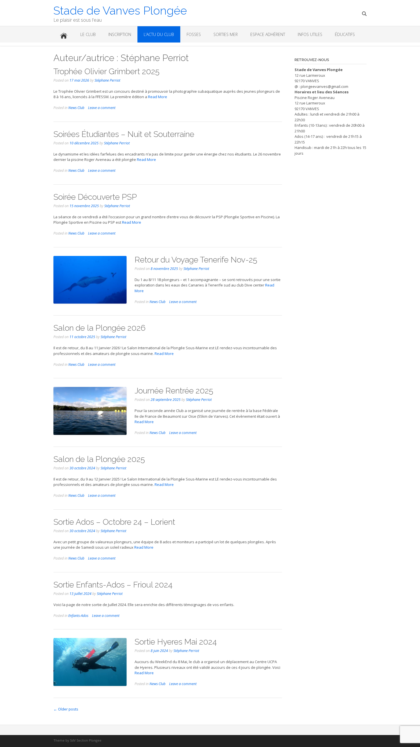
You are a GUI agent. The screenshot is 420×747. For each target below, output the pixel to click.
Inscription (119, 34)
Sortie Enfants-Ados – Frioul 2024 (113, 584)
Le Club (88, 34)
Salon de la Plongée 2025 (99, 459)
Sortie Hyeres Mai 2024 (176, 642)
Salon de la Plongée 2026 (99, 328)
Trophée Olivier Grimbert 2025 (106, 71)
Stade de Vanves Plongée (120, 10)
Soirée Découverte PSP (95, 197)
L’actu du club (159, 34)
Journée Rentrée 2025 (174, 390)
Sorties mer (225, 34)
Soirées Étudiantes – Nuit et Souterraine (123, 134)
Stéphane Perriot (107, 80)
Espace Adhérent (267, 34)
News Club (76, 107)
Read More (157, 96)
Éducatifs (345, 34)
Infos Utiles (310, 34)
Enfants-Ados (78, 615)
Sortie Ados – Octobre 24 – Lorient (114, 522)
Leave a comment (101, 107)
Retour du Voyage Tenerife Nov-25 (196, 260)
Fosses (194, 34)
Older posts (65, 709)
